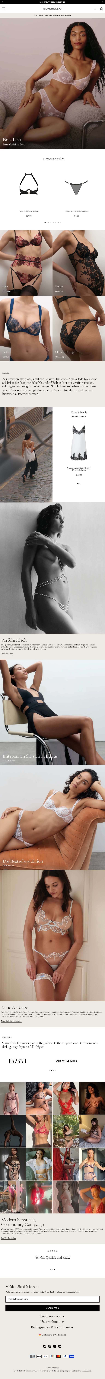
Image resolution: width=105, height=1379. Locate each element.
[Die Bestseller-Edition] (52, 817)
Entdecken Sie (8, 865)
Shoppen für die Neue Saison (14, 144)
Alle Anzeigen (60, 357)
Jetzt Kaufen (7, 291)
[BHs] (26, 328)
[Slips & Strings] (78, 328)
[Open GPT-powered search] (96, 8)
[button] (103, 2)
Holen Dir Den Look (79, 416)
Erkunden (59, 291)
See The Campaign (8, 1238)
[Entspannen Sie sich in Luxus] (52, 712)
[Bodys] (78, 263)
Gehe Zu (6, 357)
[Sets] (26, 263)
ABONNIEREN (52, 1308)
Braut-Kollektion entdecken (11, 1021)
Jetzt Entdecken (7, 654)
